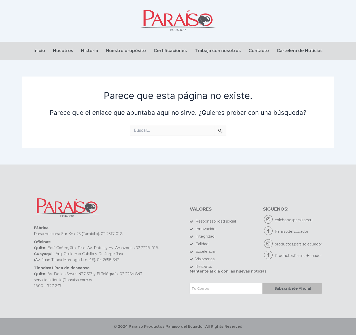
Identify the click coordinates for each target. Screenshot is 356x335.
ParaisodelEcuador (291, 231)
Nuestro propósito (126, 50)
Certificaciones (170, 50)
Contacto (259, 50)
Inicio (39, 50)
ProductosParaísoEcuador (298, 255)
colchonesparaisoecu (293, 220)
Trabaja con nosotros (218, 50)
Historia (89, 50)
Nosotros (63, 50)
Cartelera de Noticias (300, 50)
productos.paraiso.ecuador (298, 244)
